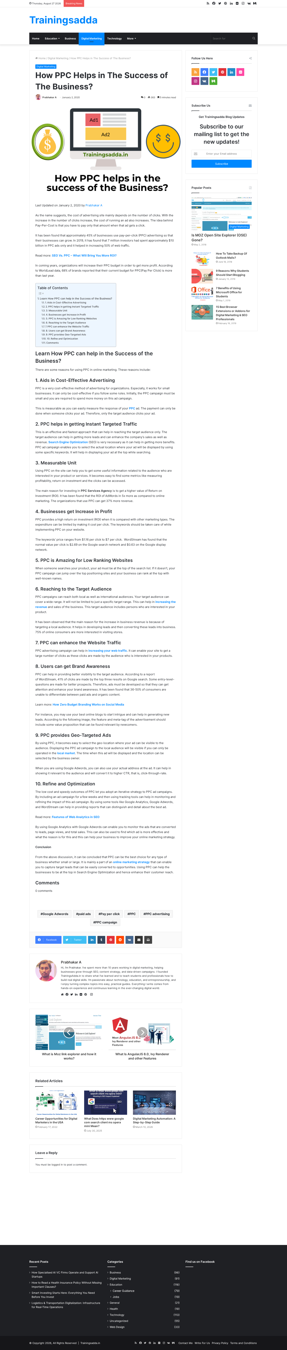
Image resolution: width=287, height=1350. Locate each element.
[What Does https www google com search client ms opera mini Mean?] (105, 1103)
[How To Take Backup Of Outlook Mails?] (202, 259)
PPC (132, 914)
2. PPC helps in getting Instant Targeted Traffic (72, 306)
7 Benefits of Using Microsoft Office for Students (229, 292)
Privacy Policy (220, 1343)
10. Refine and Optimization (62, 338)
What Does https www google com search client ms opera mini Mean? (104, 1122)
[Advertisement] (143, 1208)
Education (51, 38)
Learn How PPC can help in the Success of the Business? (76, 298)
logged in (57, 1164)
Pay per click (110, 914)
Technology (114, 38)
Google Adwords (55, 914)
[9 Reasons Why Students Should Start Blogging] (202, 276)
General (114, 1302)
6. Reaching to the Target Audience (66, 322)
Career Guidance (123, 1290)
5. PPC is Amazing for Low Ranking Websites (71, 318)
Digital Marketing (91, 38)
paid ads (84, 914)
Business (70, 38)
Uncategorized (119, 1320)
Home (35, 38)
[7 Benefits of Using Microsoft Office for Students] (202, 293)
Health (114, 1308)
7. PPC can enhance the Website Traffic (67, 326)
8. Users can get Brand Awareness (65, 330)
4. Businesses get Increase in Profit (66, 314)
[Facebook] (68, 994)
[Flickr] (82, 994)
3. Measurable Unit (56, 310)
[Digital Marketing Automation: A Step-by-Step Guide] (154, 1103)
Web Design (117, 1327)
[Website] (63, 994)
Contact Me (185, 1343)
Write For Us (202, 1343)
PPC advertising (157, 914)
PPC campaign (106, 922)
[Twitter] (72, 994)
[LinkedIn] (77, 994)
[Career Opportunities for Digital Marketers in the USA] (56, 1103)
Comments (52, 342)
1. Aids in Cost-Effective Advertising (65, 302)
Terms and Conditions (243, 1343)
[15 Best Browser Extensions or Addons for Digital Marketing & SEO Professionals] (202, 312)
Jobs (116, 1296)
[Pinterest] (86, 994)
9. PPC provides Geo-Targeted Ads (66, 334)
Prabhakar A (49, 97)
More (130, 38)
